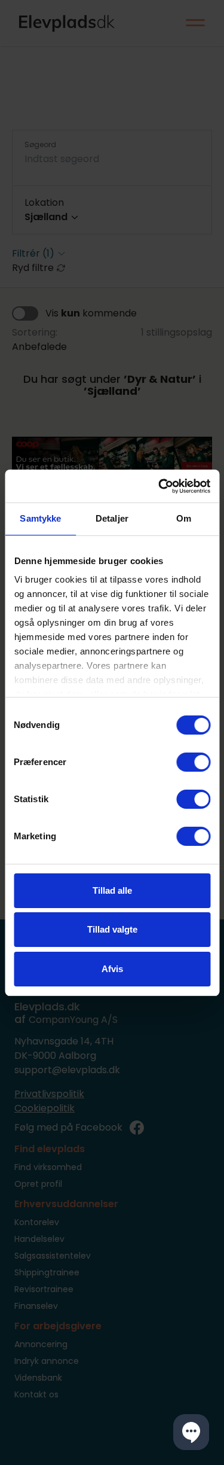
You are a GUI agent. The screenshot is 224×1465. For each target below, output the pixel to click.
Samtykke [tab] (40, 518)
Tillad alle (112, 890)
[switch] (193, 762)
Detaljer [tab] (112, 518)
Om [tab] (183, 518)
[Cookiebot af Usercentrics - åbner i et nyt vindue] (159, 486)
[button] (191, 1432)
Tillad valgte (112, 929)
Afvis (112, 969)
